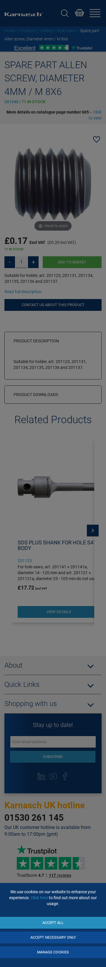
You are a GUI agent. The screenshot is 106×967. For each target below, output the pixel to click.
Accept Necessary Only (53, 937)
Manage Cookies (53, 952)
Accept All (53, 922)
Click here (39, 897)
